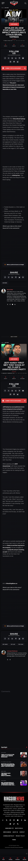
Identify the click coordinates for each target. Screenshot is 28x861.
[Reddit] (17, 61)
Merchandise (7, 832)
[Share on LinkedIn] (12, 277)
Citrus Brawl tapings (19, 118)
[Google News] (12, 58)
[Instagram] (10, 61)
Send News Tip (9, 828)
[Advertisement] (13, 195)
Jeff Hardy (5, 644)
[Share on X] (8, 277)
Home (2, 7)
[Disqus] (14, 714)
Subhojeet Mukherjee (7, 373)
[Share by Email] (23, 277)
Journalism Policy (8, 835)
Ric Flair (13, 644)
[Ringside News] (14, 3)
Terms (14, 839)
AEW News (7, 7)
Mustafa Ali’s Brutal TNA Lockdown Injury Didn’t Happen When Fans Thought (8, 765)
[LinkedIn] (15, 58)
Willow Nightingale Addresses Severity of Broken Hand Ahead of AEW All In (8, 784)
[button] (25, 3)
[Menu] (3, 3)
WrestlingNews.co (11, 583)
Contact (22, 832)
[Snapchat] (14, 61)
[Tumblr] (21, 820)
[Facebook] (5, 58)
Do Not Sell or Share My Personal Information (14, 847)
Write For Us (19, 828)
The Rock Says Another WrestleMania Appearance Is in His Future (7, 774)
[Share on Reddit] (19, 277)
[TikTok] (14, 824)
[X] (8, 58)
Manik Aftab (7, 40)
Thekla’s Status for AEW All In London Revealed (7, 755)
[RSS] (18, 824)
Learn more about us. (16, 816)
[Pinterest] (19, 58)
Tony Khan (20, 644)
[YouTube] (23, 58)
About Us (15, 832)
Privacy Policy (20, 835)
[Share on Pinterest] (15, 277)
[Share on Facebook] (5, 277)
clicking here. (16, 175)
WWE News (3, 771)
